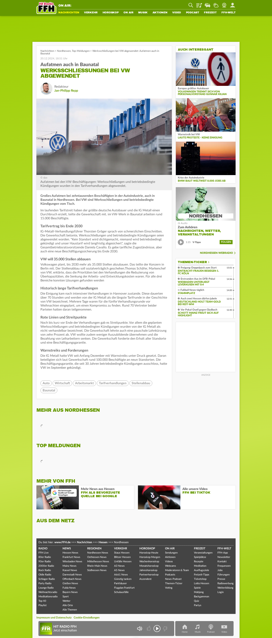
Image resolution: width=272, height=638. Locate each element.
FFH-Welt (228, 12)
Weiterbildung (225, 588)
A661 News (121, 574)
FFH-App (222, 553)
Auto (46, 383)
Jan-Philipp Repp (66, 90)
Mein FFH (233, 3)
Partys (197, 605)
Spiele (197, 588)
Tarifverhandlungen (112, 383)
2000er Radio (46, 566)
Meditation (200, 566)
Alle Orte (68, 605)
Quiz (196, 601)
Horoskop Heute (148, 553)
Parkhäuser (120, 583)
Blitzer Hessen (122, 557)
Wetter (216, 3)
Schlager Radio (46, 579)
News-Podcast (173, 579)
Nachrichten (68, 12)
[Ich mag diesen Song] (149, 628)
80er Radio (44, 557)
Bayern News (70, 592)
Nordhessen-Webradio (216, 253)
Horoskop (111, 12)
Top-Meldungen (81, 51)
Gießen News (70, 583)
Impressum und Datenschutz (53, 617)
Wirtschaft (62, 383)
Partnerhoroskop (149, 574)
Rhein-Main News (97, 566)
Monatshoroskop (149, 566)
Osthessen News (97, 557)
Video (176, 12)
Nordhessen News (97, 553)
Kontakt (222, 561)
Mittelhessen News (98, 561)
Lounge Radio (46, 588)
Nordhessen (64, 51)
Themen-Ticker (192, 262)
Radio (42, 548)
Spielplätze (200, 557)
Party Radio (44, 583)
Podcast (192, 12)
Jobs (220, 570)
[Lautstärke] (139, 628)
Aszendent (145, 579)
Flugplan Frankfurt (124, 588)
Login (220, 592)
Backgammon (201, 596)
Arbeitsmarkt (84, 383)
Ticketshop (200, 579)
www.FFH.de (62, 542)
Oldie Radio (44, 574)
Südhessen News (97, 570)
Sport (66, 596)
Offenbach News (72, 579)
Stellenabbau (141, 383)
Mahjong (199, 592)
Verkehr (91, 12)
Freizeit (210, 12)
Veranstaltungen (203, 553)
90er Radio (44, 561)
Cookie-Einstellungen (87, 617)
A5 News (119, 570)
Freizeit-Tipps (201, 574)
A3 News (119, 566)
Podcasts (170, 574)
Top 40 (42, 601)
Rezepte (198, 561)
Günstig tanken (122, 579)
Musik (143, 12)
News (67, 548)
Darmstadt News (72, 574)
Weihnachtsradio (47, 592)
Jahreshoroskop (148, 570)
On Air (128, 12)
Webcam (224, 3)
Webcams (170, 566)
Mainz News (69, 566)
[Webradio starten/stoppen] (157, 628)
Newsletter (223, 557)
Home (185, 632)
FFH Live (43, 553)
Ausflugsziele (201, 570)
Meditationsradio (48, 596)
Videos (169, 561)
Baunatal (49, 390)
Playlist (199, 3)
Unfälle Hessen (122, 561)
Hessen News (70, 553)
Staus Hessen (121, 553)
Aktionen (160, 12)
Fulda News (69, 588)
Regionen (94, 548)
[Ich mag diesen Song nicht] (164, 628)
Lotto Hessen (201, 583)
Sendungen (171, 553)
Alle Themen (70, 610)
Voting (168, 588)
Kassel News (70, 570)
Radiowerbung (225, 583)
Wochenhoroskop (149, 561)
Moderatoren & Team (177, 570)
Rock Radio (44, 570)
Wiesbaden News (72, 561)
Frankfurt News (71, 557)
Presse (221, 579)
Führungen (223, 574)
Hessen (103, 542)
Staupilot (207, 3)
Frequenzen (224, 566)
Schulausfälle (121, 592)
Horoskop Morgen (149, 557)
